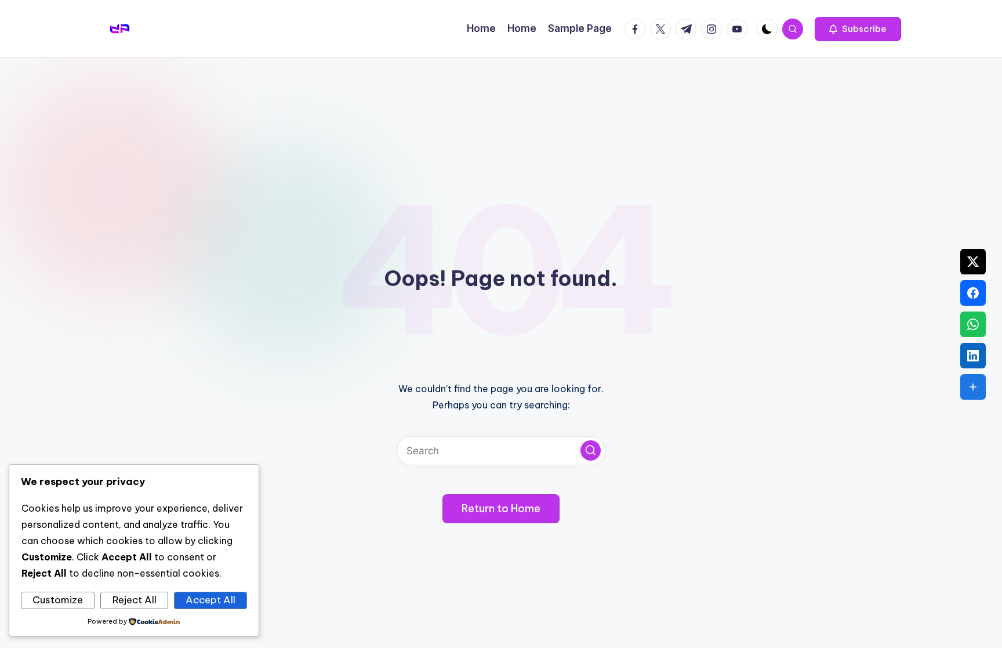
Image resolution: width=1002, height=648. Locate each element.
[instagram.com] (714, 29)
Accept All (210, 599)
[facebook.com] (637, 29)
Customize (57, 599)
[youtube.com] (739, 29)
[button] (858, 29)
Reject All (134, 599)
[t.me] (688, 29)
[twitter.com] (663, 29)
